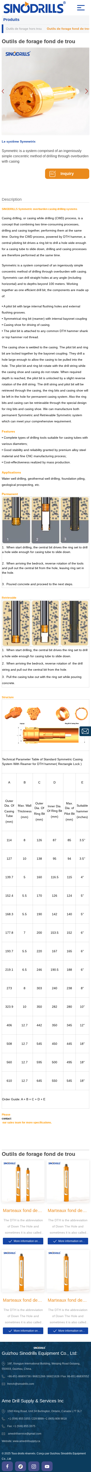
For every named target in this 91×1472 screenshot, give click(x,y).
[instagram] (33, 1466)
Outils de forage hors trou (24, 28)
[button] (86, 91)
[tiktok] (20, 1466)
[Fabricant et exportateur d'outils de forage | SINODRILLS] (40, 7)
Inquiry (67, 173)
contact (6, 1118)
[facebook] (7, 1466)
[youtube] (47, 1466)
